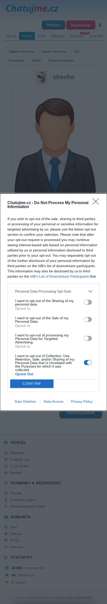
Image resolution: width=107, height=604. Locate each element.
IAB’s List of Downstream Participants (59, 276)
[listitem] (53, 291)
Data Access (53, 401)
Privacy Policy (82, 401)
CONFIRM (32, 383)
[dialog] (53, 302)
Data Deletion (25, 401)
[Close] (97, 203)
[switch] (88, 302)
